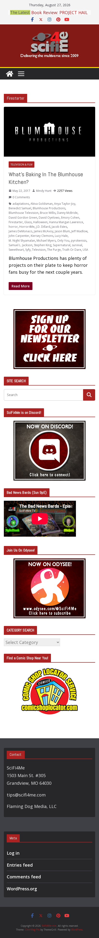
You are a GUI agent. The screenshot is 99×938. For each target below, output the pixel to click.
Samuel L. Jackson (20, 245)
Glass (28, 222)
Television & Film (21, 164)
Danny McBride (67, 213)
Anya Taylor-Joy (64, 204)
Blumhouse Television (23, 213)
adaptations (20, 204)
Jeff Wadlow (79, 231)
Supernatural (61, 245)
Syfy (28, 250)
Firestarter (16, 222)
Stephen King (42, 245)
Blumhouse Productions (49, 208)
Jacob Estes (59, 227)
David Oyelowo (49, 218)
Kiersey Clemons (42, 236)
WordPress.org (22, 889)
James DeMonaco (20, 231)
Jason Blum (62, 231)
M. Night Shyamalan (22, 241)
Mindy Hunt (43, 191)
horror (13, 227)
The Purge (54, 250)
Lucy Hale (61, 236)
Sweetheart (16, 250)
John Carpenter (19, 236)
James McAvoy (43, 231)
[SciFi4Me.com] (9, 74)
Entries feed (20, 865)
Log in (13, 853)
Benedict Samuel (20, 208)
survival (77, 245)
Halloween (40, 222)
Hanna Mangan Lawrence (66, 222)
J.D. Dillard (43, 227)
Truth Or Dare (71, 250)
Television (39, 250)
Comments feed (24, 877)
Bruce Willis (48, 213)
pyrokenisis (79, 241)
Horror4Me (27, 227)
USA (85, 250)
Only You (63, 241)
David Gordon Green (23, 218)
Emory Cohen (70, 218)
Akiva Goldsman (42, 204)
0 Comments (21, 197)
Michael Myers (46, 241)
